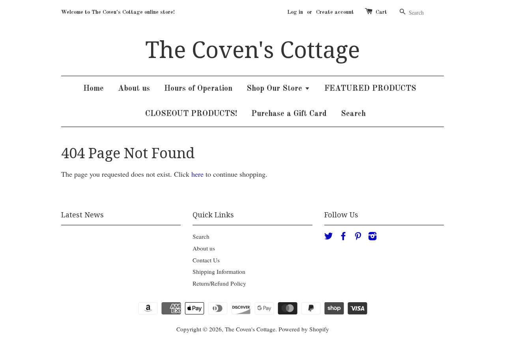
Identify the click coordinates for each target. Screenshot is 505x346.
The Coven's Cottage (252, 50)
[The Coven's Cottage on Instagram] (372, 237)
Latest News (82, 215)
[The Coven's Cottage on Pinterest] (358, 237)
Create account (335, 12)
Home (93, 89)
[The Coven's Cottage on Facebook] (343, 237)
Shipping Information (219, 271)
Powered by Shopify (304, 329)
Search (353, 114)
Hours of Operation (198, 89)
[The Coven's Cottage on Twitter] (328, 237)
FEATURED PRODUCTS (370, 89)
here (197, 174)
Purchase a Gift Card (289, 114)
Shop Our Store (276, 89)
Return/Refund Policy (219, 283)
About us (134, 89)
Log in (295, 12)
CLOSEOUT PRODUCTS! (191, 114)
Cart (381, 12)
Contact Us (206, 260)
